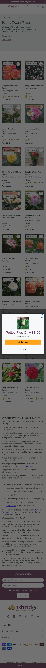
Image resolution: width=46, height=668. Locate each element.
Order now (23, 342)
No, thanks (23, 349)
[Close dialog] (41, 316)
